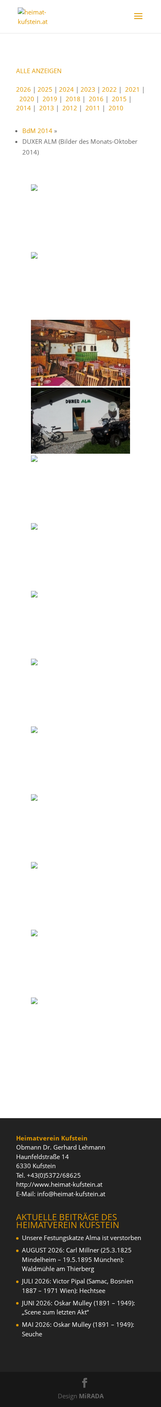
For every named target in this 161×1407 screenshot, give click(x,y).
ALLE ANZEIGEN (39, 71)
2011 (92, 108)
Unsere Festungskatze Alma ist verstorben (81, 1237)
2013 (46, 108)
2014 (23, 108)
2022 (109, 89)
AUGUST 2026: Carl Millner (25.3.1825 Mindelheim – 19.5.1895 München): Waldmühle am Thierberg (77, 1259)
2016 (96, 99)
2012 (69, 108)
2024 (66, 89)
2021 (132, 89)
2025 (45, 89)
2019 (50, 99)
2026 (23, 89)
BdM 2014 (37, 130)
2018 (73, 99)
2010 (116, 108)
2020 (26, 99)
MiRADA (91, 1396)
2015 (119, 99)
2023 (87, 89)
